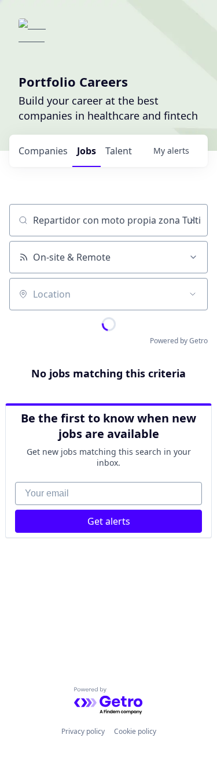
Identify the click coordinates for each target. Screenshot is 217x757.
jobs (86, 150)
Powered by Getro (179, 341)
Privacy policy (83, 731)
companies (43, 150)
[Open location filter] (192, 294)
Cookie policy (135, 731)
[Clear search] (192, 220)
